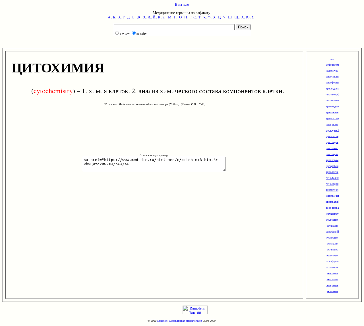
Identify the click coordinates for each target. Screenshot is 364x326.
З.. (145, 17)
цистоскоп (332, 148)
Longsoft (162, 320)
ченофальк (332, 177)
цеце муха (332, 70)
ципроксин (332, 118)
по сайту (141, 33)
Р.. (191, 17)
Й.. (155, 17)
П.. (186, 17)
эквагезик (332, 243)
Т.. (200, 17)
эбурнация (332, 219)
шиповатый (332, 201)
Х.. (215, 17)
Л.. (165, 17)
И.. (150, 17)
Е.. (134, 17)
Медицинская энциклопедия (185, 320)
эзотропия (332, 237)
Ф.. (210, 17)
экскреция (332, 285)
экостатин (332, 273)
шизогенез (332, 189)
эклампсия (332, 267)
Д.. (129, 17)
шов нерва (332, 207)
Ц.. (220, 17)
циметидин (332, 106)
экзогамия (332, 255)
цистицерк (332, 142)
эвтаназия (332, 225)
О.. (181, 17)
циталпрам (332, 160)
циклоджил (332, 100)
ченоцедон (332, 183)
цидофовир (332, 82)
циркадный (332, 130)
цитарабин (332, 166)
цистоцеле (332, 154)
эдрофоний (332, 231)
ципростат (332, 124)
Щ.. (237, 17)
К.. (160, 17)
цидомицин (332, 76)
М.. (170, 17)
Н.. (176, 17)
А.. (110, 17)
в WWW (125, 33)
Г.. (124, 17)
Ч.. (225, 17)
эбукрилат (332, 213)
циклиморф (332, 94)
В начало (182, 4)
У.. (205, 17)
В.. (119, 17)
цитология (332, 172)
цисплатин (332, 136)
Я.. (254, 17)
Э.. (243, 17)
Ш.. (230, 17)
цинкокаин (332, 112)
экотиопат (332, 279)
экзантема (332, 249)
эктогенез (332, 291)
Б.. (115, 17)
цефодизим (332, 64)
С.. (195, 17)
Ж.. (139, 17)
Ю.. (248, 17)
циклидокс (332, 88)
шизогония (332, 195)
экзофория (332, 261)
